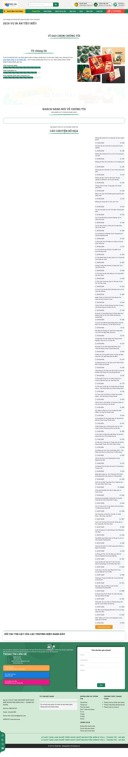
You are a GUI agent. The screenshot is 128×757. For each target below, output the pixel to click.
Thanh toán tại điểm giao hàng (114, 702)
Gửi (101, 685)
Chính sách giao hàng (87, 728)
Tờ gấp (82, 714)
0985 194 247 (13, 714)
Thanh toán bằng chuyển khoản (114, 705)
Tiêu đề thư (83, 702)
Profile (82, 716)
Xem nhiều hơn (104, 627)
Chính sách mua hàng (87, 731)
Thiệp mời (83, 705)
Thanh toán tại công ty (111, 707)
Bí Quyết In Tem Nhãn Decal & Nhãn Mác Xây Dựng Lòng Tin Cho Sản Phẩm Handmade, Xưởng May (109, 315)
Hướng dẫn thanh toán (87, 726)
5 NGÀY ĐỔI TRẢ (103, 3)
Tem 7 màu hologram (87, 709)
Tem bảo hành (85, 707)
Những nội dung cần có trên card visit (106, 201)
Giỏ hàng (121, 3)
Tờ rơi (82, 712)
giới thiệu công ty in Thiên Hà (14, 60)
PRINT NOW (83, 3)
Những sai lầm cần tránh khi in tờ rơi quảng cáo (109, 161)
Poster (82, 719)
